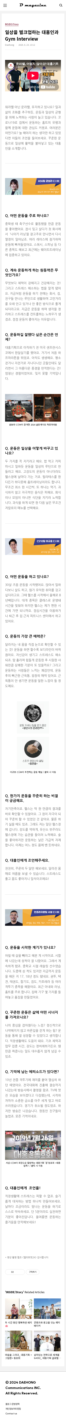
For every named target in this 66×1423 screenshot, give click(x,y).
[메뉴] (5, 5)
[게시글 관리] (21, 1272)
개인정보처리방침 (13, 1408)
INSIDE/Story (12, 24)
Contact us (11, 1413)
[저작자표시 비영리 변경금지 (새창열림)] (44, 1272)
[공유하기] (17, 1272)
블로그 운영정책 (12, 1404)
